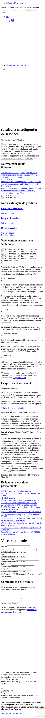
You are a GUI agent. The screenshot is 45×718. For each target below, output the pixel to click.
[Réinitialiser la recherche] (35, 10)
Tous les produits (7, 235)
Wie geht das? (6, 713)
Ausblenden (17, 713)
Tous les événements (9, 534)
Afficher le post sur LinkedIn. (12, 408)
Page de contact (19, 378)
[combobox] (12, 10)
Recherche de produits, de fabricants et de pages (20, 7)
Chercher (29, 10)
